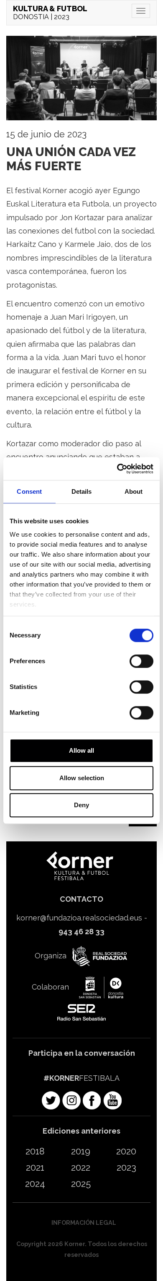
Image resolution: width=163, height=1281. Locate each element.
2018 (35, 1151)
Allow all (81, 750)
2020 (126, 1151)
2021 (35, 1167)
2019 (80, 1151)
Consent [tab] (29, 491)
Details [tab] (81, 491)
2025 (81, 1184)
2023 (126, 1167)
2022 (80, 1167)
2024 (35, 1184)
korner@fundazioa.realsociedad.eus (79, 917)
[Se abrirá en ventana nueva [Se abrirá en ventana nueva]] (99, 957)
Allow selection (81, 777)
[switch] (141, 661)
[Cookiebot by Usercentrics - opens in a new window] (117, 468)
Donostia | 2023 (50, 12)
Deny (81, 804)
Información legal (83, 1222)
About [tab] (134, 491)
